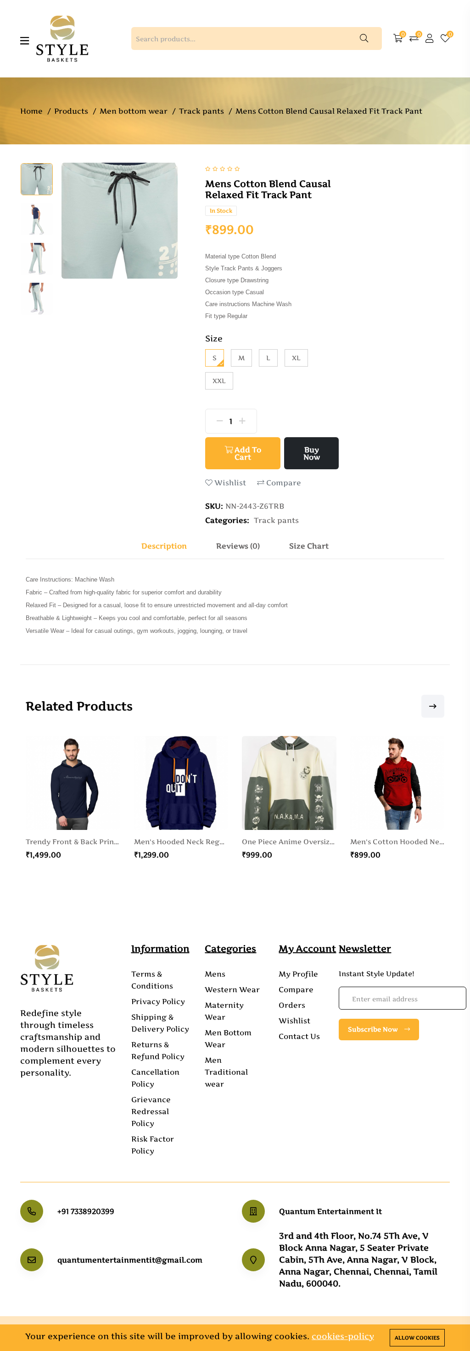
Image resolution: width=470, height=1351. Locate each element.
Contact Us (299, 1036)
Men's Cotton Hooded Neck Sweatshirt (346, 842)
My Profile (298, 973)
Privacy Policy (158, 1001)
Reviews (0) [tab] (238, 545)
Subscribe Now (374, 1029)
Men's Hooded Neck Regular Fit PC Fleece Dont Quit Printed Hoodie (130, 842)
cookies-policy (343, 1336)
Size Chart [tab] (309, 545)
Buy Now (311, 453)
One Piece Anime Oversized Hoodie (238, 842)
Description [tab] (164, 545)
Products (71, 110)
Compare (282, 482)
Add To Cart (247, 453)
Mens (215, 973)
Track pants (201, 110)
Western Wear (232, 989)
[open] (24, 41)
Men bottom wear (134, 110)
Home (31, 110)
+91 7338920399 (85, 1211)
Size (214, 338)
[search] (364, 38)
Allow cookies (417, 1338)
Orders (292, 1005)
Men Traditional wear (226, 1071)
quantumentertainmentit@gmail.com (129, 1259)
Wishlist (229, 482)
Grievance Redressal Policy (151, 1111)
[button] (425, 706)
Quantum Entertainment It (330, 1211)
